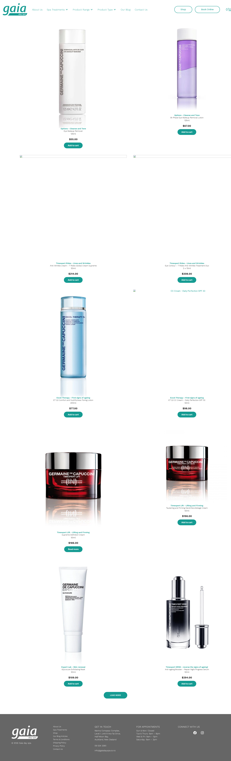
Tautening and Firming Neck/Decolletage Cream (187, 508)
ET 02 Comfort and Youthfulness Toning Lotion (73, 400)
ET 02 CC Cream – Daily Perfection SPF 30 (186, 400)
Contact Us (58, 749)
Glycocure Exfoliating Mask (73, 669)
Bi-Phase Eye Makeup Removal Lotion (186, 118)
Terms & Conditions (61, 739)
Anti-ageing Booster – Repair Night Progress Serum (187, 669)
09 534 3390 (100, 746)
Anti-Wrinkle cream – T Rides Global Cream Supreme (73, 266)
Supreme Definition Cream (73, 535)
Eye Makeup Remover (73, 131)
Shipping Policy (59, 743)
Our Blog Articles (60, 736)
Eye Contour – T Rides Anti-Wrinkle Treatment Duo (187, 266)
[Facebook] (195, 732)
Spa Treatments (60, 730)
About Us (57, 726)
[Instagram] (202, 732)
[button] (115, 695)
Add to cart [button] (73, 145)
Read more (73, 549)
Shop (55, 733)
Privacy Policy (59, 746)
